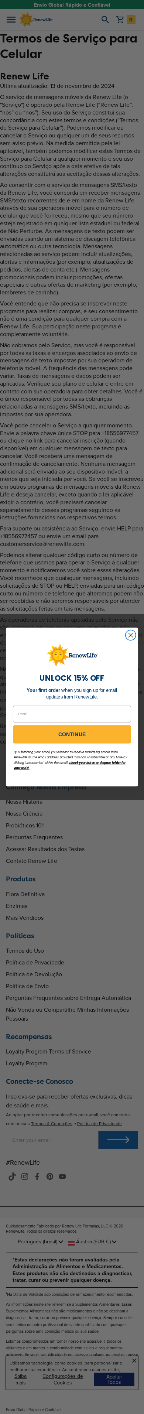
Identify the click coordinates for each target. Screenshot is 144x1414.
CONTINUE (72, 734)
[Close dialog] (131, 635)
